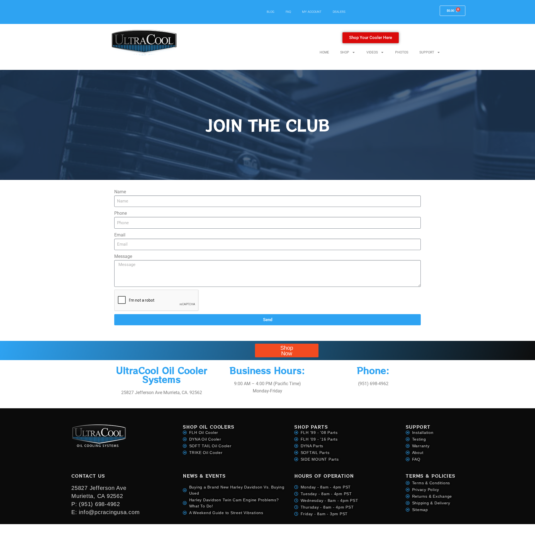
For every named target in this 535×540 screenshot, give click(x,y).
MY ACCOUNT (312, 12)
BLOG (270, 12)
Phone (120, 213)
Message (123, 256)
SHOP (344, 52)
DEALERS (339, 12)
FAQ (288, 12)
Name (120, 191)
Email (119, 235)
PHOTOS (401, 52)
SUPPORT (426, 52)
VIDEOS (372, 52)
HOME (324, 52)
